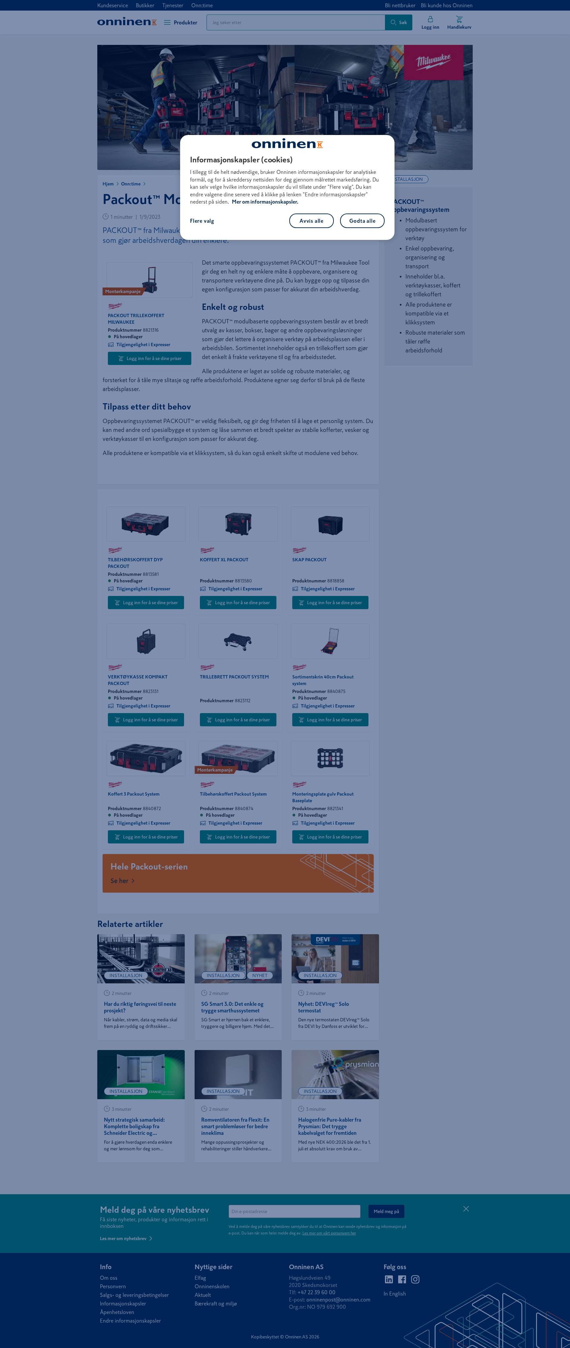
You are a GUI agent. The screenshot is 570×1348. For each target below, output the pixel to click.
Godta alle (362, 220)
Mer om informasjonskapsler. (265, 201)
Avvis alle (312, 220)
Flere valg (202, 220)
